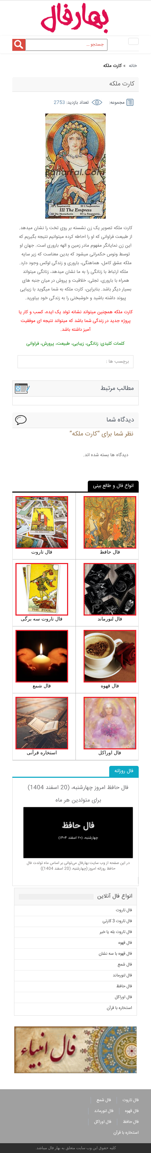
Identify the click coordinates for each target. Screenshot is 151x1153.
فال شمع (125, 964)
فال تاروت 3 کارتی (117, 921)
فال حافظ (124, 986)
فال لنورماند (122, 975)
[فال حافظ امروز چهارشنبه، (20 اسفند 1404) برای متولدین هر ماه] (78, 832)
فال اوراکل (123, 997)
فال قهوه (125, 943)
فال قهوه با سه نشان (115, 953)
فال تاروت (124, 910)
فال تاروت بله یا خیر (116, 932)
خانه (133, 65)
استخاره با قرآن (119, 1008)
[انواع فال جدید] (75, 1049)
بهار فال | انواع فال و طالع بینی (75, 18)
